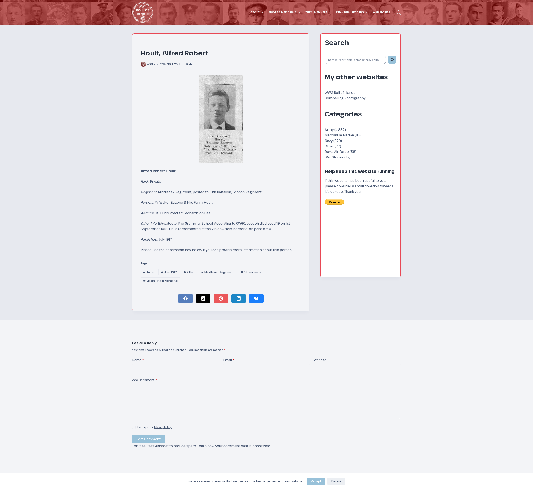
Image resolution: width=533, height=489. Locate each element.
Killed (189, 272)
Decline (336, 481)
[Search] (399, 12)
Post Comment (148, 439)
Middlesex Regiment (217, 272)
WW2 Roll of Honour (341, 92)
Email (228, 360)
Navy (329, 140)
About (255, 12)
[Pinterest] (221, 298)
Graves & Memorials (282, 12)
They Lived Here (316, 12)
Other (329, 146)
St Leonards (251, 272)
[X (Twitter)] (203, 298)
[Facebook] (185, 298)
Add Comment (144, 380)
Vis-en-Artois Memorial (230, 228)
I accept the (154, 427)
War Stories (381, 12)
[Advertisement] (360, 244)
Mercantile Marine (339, 135)
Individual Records (350, 12)
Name (138, 360)
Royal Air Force (337, 151)
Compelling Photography (345, 98)
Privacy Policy (163, 427)
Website (320, 360)
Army (188, 64)
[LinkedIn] (238, 298)
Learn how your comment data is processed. (234, 446)
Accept (316, 481)
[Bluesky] (256, 298)
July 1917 (169, 272)
